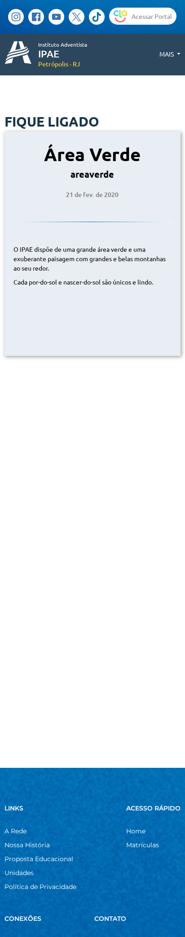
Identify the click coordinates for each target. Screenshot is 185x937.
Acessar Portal (152, 16)
